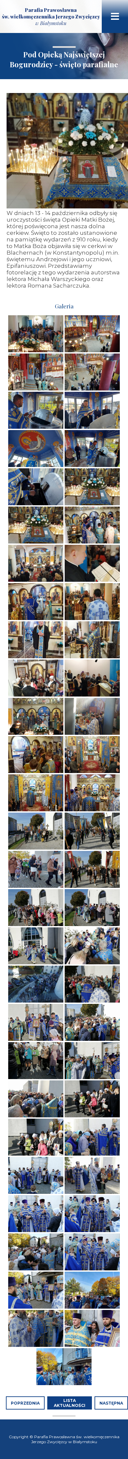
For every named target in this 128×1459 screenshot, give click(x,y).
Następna (111, 1403)
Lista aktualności (69, 1403)
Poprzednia (25, 1403)
